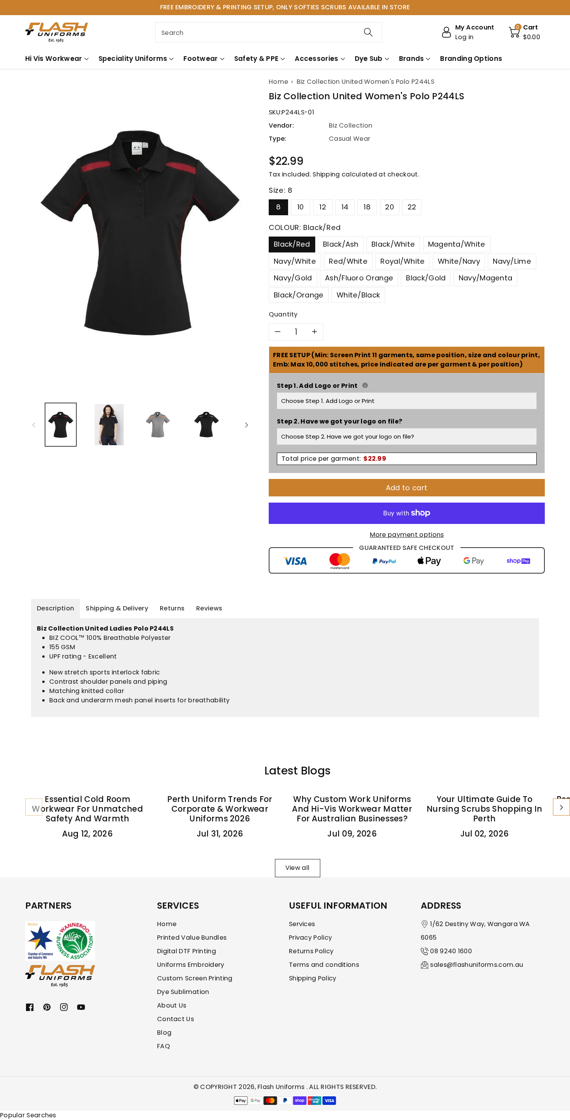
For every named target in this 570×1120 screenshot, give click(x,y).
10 (300, 207)
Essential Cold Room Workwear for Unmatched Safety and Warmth (87, 808)
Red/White (348, 261)
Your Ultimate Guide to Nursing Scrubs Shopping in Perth (484, 808)
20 (389, 207)
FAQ (163, 1046)
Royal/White (402, 261)
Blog (164, 1032)
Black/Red (292, 244)
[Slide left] (33, 424)
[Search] (368, 32)
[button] (525, 32)
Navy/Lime (512, 261)
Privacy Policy (310, 937)
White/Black (358, 295)
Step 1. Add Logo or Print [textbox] (407, 385)
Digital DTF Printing (186, 951)
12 (323, 207)
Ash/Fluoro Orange (359, 278)
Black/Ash (341, 244)
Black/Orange (299, 295)
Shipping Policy (313, 978)
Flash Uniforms (281, 1086)
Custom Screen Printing (195, 978)
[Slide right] (246, 424)
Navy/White (295, 261)
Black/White (393, 244)
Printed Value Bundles (191, 937)
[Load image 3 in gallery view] (158, 424)
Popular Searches (28, 1115)
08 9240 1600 (451, 951)
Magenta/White (456, 244)
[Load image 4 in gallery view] (206, 424)
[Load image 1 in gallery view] (60, 424)
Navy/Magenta (486, 278)
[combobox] (268, 32)
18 (367, 207)
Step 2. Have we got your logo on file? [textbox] (339, 421)
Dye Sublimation (183, 991)
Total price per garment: (334, 458)
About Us (171, 1005)
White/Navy (459, 261)
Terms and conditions (324, 964)
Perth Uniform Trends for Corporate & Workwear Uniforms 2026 (219, 808)
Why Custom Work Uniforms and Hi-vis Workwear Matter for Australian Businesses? (352, 808)
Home (166, 924)
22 (412, 207)
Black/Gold (426, 278)
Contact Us (175, 1019)
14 (345, 207)
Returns (172, 608)
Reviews (209, 608)
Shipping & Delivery (117, 608)
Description (55, 608)
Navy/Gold (293, 278)
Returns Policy (311, 951)
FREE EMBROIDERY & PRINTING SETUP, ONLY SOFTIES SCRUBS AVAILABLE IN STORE (285, 7)
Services (302, 924)
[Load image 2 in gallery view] (109, 424)
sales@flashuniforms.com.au (476, 964)
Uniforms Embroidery (191, 964)
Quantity (283, 314)
